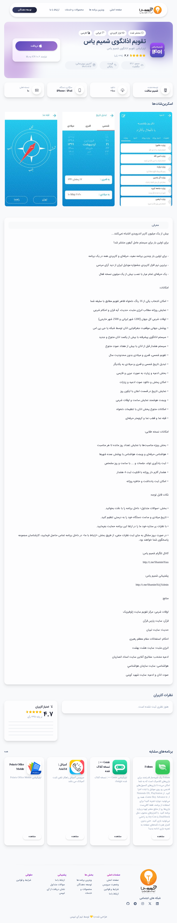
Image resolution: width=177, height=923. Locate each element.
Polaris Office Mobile (16, 767)
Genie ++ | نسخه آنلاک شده (103, 767)
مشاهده (160, 836)
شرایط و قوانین (111, 889)
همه (6, 752)
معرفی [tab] (155, 225)
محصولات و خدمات (74, 10)
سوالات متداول (57, 885)
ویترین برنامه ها (96, 10)
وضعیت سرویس (111, 885)
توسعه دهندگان (24, 10)
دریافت (34, 46)
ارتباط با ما (54, 10)
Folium (149, 767)
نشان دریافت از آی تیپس (56, 891)
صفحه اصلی (113, 880)
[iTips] (148, 10)
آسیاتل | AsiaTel (62, 767)
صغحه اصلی (116, 10)
